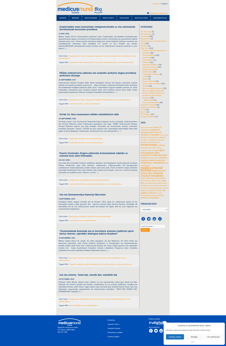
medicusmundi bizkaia (95, 184)
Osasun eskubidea (152, 175)
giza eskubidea (74, 305)
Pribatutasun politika (115, 332)
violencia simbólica (158, 195)
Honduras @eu (108, 264)
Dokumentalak (160, 18)
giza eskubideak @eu (94, 264)
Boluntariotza (145, 39)
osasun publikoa (160, 178)
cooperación (145, 130)
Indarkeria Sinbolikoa (150, 65)
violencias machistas (150, 198)
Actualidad (72, 56)
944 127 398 (62, 332)
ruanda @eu (73, 220)
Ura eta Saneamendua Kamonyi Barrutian (82, 194)
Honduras (81, 138)
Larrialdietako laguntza (150, 74)
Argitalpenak (91, 18)
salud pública (152, 183)
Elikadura (144, 46)
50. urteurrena (146, 32)
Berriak (75, 18)
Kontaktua (111, 320)
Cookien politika (113, 337)
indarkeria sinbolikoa (152, 162)
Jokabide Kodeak (113, 328)
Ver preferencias (213, 337)
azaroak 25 (157, 127)
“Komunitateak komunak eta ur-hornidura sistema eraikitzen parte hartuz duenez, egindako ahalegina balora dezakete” (96, 232)
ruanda (158, 180)
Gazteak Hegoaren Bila (148, 148)
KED (81, 104)
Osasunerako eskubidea (120, 56)
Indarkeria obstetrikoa (149, 107)
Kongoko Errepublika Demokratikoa (99, 100)
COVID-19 (156, 132)
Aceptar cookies (175, 337)
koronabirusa (145, 165)
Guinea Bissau (147, 60)
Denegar (194, 337)
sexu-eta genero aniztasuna (153, 188)
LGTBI (144, 76)
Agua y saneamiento (146, 127)
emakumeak (73, 104)
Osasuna (158, 173)
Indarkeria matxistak (148, 105)
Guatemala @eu (110, 62)
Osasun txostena (146, 180)
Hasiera (62, 18)
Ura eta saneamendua (121, 100)
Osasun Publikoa (148, 81)
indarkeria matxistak (156, 160)
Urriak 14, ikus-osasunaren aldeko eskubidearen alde (89, 114)
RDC (153, 180)
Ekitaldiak (124, 18)
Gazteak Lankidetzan (77, 264)
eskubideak (161, 145)
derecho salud (164, 135)
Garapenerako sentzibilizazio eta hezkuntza (85, 180)
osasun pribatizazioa (148, 178)
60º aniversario (146, 34)
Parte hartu (108, 18)
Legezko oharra (113, 324)
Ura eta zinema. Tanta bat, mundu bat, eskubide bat (88, 275)
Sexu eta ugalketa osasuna (152, 88)
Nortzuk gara (141, 18)
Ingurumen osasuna (102, 56)
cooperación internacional (78, 62)
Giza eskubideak (117, 299)
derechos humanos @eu (150, 137)
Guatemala (90, 56)
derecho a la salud (96, 62)
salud (146, 183)
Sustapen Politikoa (147, 117)
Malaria (145, 79)
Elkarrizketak (149, 100)
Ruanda (90, 216)
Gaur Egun (81, 56)
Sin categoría (146, 114)
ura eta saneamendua (125, 62)
